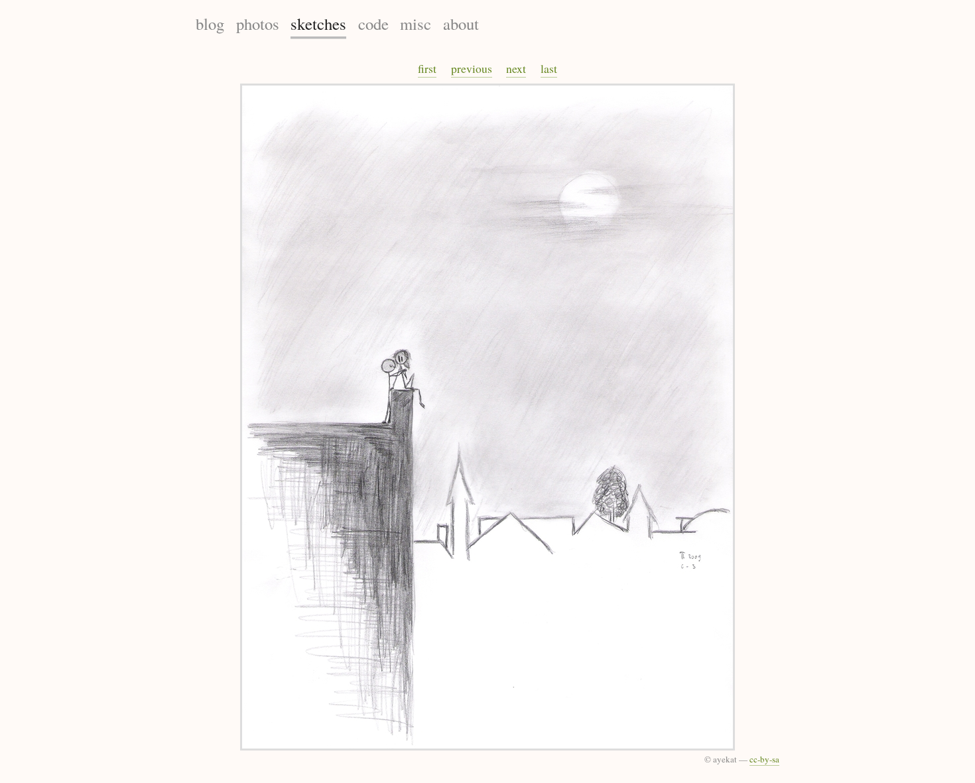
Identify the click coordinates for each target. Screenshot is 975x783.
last (549, 68)
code (373, 23)
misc (415, 23)
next (516, 68)
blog (210, 23)
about (461, 23)
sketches (318, 23)
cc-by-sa (764, 759)
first (427, 68)
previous (471, 68)
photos (257, 23)
